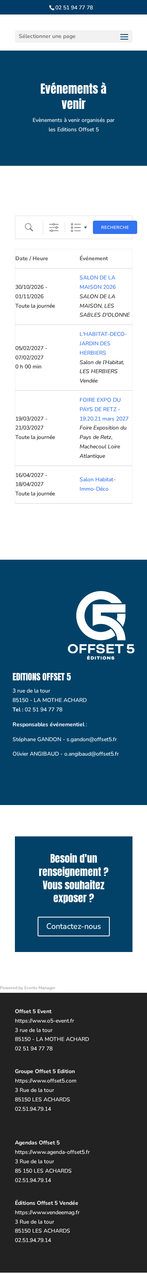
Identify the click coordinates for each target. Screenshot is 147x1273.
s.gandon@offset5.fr (92, 739)
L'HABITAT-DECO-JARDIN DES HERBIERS (103, 343)
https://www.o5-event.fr (44, 1021)
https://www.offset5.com (45, 1080)
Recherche (115, 227)
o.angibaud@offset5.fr (91, 754)
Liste (76, 227)
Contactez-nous (73, 926)
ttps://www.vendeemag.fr (49, 1212)
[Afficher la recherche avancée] (54, 227)
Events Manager (39, 988)
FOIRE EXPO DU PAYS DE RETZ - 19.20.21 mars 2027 (104, 409)
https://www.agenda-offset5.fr (52, 1152)
